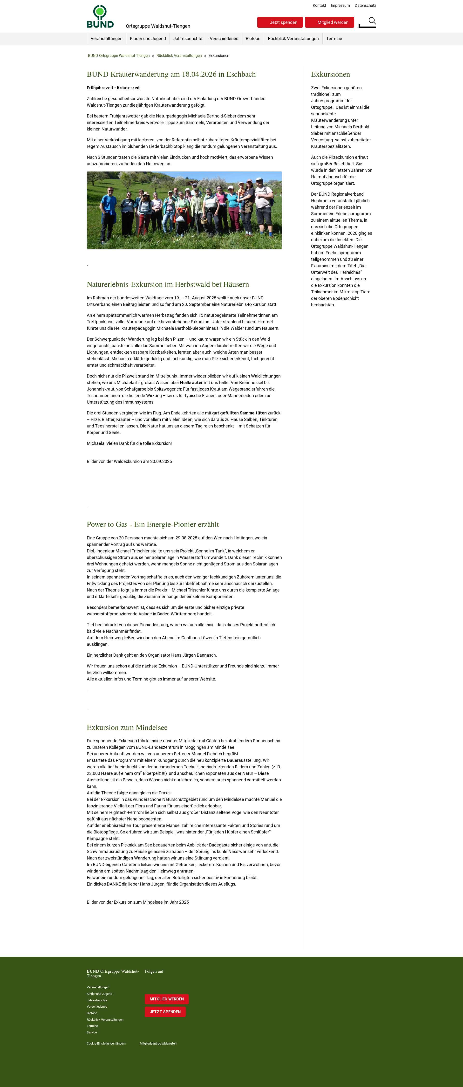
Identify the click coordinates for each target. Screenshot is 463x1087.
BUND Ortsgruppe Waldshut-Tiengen (119, 55)
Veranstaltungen (107, 38)
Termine (334, 38)
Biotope (253, 38)
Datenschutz (365, 5)
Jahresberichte (187, 38)
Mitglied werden (333, 22)
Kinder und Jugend (148, 38)
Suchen (372, 21)
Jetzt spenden (283, 22)
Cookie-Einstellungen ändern (106, 1043)
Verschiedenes (224, 38)
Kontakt (319, 5)
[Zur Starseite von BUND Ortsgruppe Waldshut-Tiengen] (100, 16)
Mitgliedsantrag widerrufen (158, 1043)
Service (92, 1032)
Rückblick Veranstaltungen (293, 38)
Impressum (340, 5)
